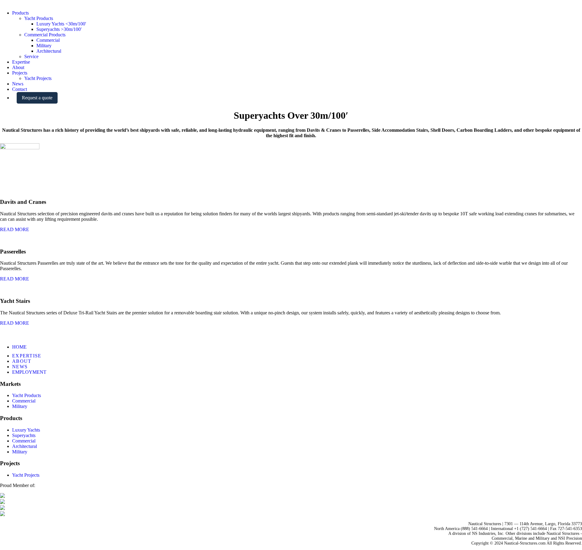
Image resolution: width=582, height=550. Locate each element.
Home (19, 347)
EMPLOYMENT (29, 372)
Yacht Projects (38, 78)
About (18, 67)
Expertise (21, 62)
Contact (19, 89)
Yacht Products (38, 18)
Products (20, 12)
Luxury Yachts (26, 429)
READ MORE (14, 229)
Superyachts (23, 435)
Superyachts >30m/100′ (59, 29)
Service (31, 56)
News (17, 83)
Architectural (48, 51)
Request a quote (37, 97)
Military (44, 45)
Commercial (48, 40)
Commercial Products (44, 34)
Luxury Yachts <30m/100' (61, 23)
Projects (19, 72)
